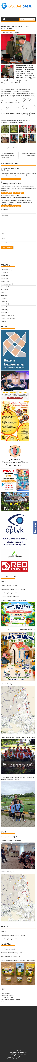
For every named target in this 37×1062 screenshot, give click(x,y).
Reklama (3, 307)
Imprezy (10, 178)
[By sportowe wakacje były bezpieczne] (18, 856)
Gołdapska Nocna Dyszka (7, 684)
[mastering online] (15, 400)
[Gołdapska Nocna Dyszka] (18, 710)
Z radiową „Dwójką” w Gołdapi (9, 585)
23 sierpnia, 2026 (6, 168)
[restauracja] (15, 511)
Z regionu (3, 321)
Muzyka (3, 289)
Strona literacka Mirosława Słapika (10, 999)
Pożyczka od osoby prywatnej (18, 1052)
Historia (10, 192)
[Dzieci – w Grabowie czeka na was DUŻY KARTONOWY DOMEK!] (18, 656)
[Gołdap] (4, 18)
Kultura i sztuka (13, 148)
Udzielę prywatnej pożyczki (18, 1054)
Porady (3, 304)
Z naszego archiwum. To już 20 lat (10, 596)
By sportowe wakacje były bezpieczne (11, 840)
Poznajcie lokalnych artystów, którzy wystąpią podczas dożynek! (18, 737)
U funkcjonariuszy (5, 315)
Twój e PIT (18, 1050)
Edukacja (3, 272)
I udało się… (4, 581)
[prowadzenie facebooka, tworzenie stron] (14, 571)
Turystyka (3, 312)
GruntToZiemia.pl (5, 993)
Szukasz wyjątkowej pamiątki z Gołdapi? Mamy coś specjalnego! (18, 960)
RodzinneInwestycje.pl (7, 997)
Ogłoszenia (4, 295)
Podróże (3, 301)
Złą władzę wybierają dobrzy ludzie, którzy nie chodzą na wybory (8, 155)
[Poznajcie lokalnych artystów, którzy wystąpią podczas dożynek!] (18, 756)
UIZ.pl (2, 1001)
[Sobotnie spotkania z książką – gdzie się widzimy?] (18, 614)
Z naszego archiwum (6, 318)
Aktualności (5, 148)
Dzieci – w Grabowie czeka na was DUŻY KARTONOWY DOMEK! (18, 630)
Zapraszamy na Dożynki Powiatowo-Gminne (13, 589)
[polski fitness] (15, 559)
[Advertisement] (19, 14)
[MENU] (8, 19)
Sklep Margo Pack (18, 1056)
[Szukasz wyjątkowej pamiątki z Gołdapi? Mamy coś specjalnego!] (18, 973)
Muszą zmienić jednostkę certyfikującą (29, 154)
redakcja (17, 32)
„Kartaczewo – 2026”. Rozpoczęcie (10, 956)
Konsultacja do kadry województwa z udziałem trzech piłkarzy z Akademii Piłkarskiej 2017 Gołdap (18, 778)
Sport (2, 309)
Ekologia (3, 275)
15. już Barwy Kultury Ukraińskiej (9, 593)
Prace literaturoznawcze (7, 995)
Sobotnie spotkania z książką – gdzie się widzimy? (14, 600)
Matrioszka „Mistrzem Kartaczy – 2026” (11, 952)
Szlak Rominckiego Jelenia (8, 949)
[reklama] (15, 440)
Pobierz (3, 298)
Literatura (3, 287)
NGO (22, 192)
